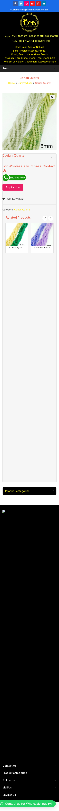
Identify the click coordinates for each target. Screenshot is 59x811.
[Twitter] (21, 3)
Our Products (25, 83)
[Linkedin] (43, 3)
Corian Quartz (51, 157)
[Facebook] (15, 3)
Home (11, 83)
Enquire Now (13, 187)
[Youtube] (32, 3)
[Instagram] (26, 3)
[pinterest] (38, 3)
